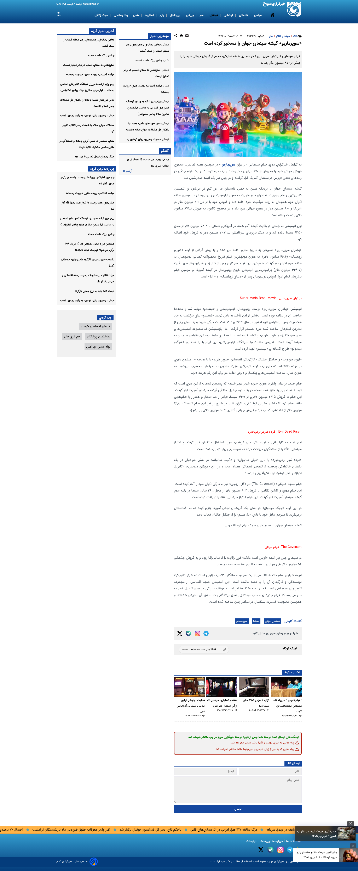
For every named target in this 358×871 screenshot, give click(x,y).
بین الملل (175, 15)
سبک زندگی (101, 15)
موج (270, 861)
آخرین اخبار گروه (102, 31)
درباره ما (277, 841)
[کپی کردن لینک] (204, 649)
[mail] (187, 36)
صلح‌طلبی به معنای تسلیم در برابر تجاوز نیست (88, 65)
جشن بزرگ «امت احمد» (101, 55)
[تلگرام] (206, 633)
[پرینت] (181, 36)
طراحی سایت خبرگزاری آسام (71, 861)
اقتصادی (244, 15)
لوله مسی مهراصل (98, 346)
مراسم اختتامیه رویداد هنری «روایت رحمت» (90, 74)
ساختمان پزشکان (98, 336)
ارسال (238, 809)
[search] (59, 14)
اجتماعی (229, 15)
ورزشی (190, 15)
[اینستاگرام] (197, 633)
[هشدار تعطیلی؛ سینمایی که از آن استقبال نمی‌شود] (221, 687)
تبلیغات (252, 841)
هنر (202, 15)
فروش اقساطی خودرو (95, 326)
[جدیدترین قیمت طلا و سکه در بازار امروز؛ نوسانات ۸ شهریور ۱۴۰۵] (348, 855)
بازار (162, 15)
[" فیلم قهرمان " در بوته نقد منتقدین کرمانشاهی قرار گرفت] (286, 687)
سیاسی (258, 15)
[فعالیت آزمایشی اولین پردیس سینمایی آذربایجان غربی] (189, 687)
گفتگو (165, 150)
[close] (350, 823)
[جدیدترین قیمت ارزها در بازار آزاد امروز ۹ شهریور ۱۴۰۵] (346, 833)
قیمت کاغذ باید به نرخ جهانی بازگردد (94, 291)
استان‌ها (150, 15)
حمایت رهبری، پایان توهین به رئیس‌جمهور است (87, 115)
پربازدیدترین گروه (102, 168)
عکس (136, 15)
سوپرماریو (228, 164)
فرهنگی (214, 15)
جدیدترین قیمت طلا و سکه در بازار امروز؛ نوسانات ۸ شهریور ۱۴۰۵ (317, 855)
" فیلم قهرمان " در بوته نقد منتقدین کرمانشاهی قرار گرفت (287, 706)
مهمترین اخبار (159, 36)
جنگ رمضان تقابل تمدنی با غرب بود (94, 156)
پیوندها (264, 841)
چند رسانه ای (121, 15)
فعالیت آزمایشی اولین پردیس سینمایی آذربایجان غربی (191, 706)
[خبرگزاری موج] (294, 9)
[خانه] (273, 15)
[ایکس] (179, 633)
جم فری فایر (72, 336)
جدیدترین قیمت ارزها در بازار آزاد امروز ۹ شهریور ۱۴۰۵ (316, 833)
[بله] (188, 633)
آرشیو (129, 171)
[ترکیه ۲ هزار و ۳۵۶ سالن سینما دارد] (254, 687)
